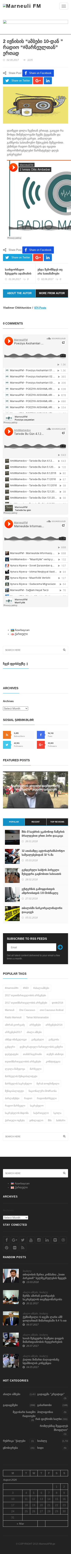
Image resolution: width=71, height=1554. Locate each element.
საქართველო (41, 1113)
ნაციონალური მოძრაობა (43, 1091)
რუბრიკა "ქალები (14, 1440)
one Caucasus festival (52, 1010)
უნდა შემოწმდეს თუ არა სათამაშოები (50, 271)
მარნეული (35, 1069)
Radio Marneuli (13, 1017)
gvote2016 (57, 1002)
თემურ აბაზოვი (55, 1054)
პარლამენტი (12, 1098)
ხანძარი (60, 1120)
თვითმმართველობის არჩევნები (23, 1061)
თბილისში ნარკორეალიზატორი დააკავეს (42, 910)
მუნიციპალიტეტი (14, 1091)
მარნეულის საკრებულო (18, 1083)
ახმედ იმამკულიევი (16, 1039)
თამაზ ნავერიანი (32, 1054)
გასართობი (44, 1405)
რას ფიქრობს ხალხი (49, 1418)
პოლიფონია (45, 1412)
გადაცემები (10, 1405)
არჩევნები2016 (54, 1024)
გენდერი (10, 1046)
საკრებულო (36, 1105)
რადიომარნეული (47, 1098)
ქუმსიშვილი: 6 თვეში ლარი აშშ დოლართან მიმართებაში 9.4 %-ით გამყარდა (44, 1321)
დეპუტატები (11, 1054)
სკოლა (57, 1113)
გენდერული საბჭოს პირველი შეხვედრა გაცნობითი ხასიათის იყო (41, 873)
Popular (14, 822)
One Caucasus (27, 1010)
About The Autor (19, 293)
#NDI (26, 988)
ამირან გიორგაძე (15, 1024)
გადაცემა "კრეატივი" (50, 1394)
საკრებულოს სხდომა (17, 1113)
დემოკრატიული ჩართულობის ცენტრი (41, 1046)
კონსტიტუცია (53, 1061)
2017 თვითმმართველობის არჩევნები (26, 1002)
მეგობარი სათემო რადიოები (24, 1414)
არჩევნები (35, 1024)
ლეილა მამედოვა (15, 1069)
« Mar (20, 1523)
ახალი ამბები (34, 1032)
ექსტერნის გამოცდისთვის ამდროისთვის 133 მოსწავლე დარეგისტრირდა (40, 892)
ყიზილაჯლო (36, 1120)
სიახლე (27, 1271)
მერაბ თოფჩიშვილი (47, 1083)
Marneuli (9, 1010)
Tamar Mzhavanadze (37, 1017)
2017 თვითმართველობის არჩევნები (25, 995)
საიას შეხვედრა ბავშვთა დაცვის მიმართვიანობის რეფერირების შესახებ (43, 1342)
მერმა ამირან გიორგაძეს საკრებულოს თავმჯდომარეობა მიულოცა (42, 1299)
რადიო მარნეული (15, 1105)
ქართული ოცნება (15, 1120)
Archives (8, 701)
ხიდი (40, 1447)
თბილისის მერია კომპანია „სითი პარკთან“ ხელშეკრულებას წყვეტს (44, 1276)
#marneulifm (11, 988)
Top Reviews (57, 822)
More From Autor (52, 293)
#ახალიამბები (41, 988)
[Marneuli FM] (22, 6)
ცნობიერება (10, 1447)
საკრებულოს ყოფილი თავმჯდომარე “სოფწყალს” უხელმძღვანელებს (35, 787)
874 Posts (40, 307)
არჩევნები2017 (13, 1032)
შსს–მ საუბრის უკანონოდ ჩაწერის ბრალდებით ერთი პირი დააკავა (43, 833)
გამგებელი (37, 1039)
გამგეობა (54, 1039)
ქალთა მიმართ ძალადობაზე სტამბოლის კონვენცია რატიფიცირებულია (41, 1363)
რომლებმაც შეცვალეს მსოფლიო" (54, 1427)
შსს (49, 1120)
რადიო (28, 1098)
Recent (36, 822)
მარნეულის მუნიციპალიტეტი (21, 1076)
